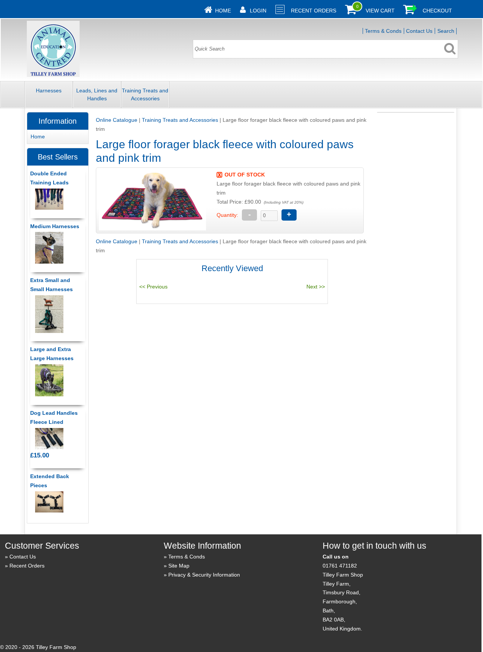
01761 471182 (340, 566)
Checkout (437, 11)
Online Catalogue (116, 120)
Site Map (178, 566)
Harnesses (49, 90)
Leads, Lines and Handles (96, 94)
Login (258, 11)
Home (223, 11)
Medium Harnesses (54, 226)
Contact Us (419, 31)
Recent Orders (313, 11)
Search (445, 31)
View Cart (380, 11)
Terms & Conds (383, 31)
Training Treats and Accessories (145, 94)
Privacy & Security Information (204, 575)
